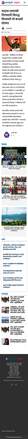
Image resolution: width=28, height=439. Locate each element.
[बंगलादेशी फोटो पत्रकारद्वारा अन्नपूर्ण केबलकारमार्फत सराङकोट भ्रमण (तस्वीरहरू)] (14, 216)
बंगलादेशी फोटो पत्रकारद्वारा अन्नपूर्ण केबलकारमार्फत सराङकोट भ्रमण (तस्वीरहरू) (14, 229)
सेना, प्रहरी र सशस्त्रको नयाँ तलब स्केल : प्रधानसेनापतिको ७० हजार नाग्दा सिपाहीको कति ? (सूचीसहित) (17, 331)
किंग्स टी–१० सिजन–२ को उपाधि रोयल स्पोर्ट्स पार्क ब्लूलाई (14, 168)
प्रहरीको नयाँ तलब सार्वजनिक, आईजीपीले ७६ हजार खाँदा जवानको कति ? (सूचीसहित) (17, 320)
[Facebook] (11, 135)
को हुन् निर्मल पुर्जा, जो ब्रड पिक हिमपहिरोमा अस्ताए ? (18, 341)
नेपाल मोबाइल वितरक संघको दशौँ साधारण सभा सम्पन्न (12, 272)
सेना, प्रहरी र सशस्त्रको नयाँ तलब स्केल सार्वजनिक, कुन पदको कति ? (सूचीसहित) (17, 300)
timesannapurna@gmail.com (17, 380)
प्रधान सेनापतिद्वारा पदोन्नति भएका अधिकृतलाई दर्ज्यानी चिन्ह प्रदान (13, 279)
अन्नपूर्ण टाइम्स (9, 28)
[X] (13, 135)
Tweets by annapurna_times (8, 431)
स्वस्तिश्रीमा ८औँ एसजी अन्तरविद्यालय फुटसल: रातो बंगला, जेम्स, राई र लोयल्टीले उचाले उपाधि (14, 198)
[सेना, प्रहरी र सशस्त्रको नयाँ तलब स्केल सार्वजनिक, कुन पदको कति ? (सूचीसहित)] (5, 300)
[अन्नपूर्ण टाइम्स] (3, 28)
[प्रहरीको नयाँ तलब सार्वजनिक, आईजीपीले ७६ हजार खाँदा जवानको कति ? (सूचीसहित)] (5, 319)
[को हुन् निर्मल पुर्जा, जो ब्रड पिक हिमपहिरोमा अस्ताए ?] (5, 341)
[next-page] (25, 156)
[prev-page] (2, 156)
